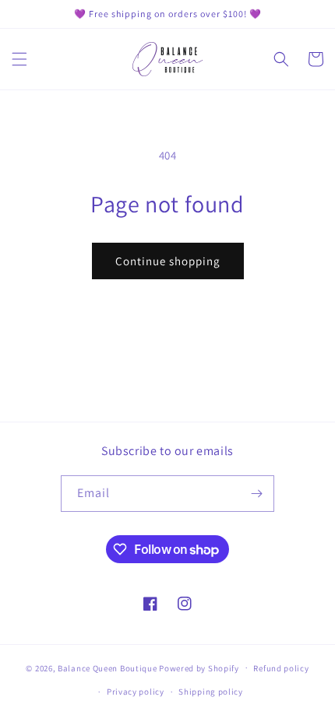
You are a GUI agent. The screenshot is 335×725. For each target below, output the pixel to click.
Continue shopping (167, 261)
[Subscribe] (256, 493)
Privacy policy (135, 691)
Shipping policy (210, 691)
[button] (19, 59)
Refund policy (281, 668)
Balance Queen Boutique (107, 667)
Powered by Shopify (199, 667)
